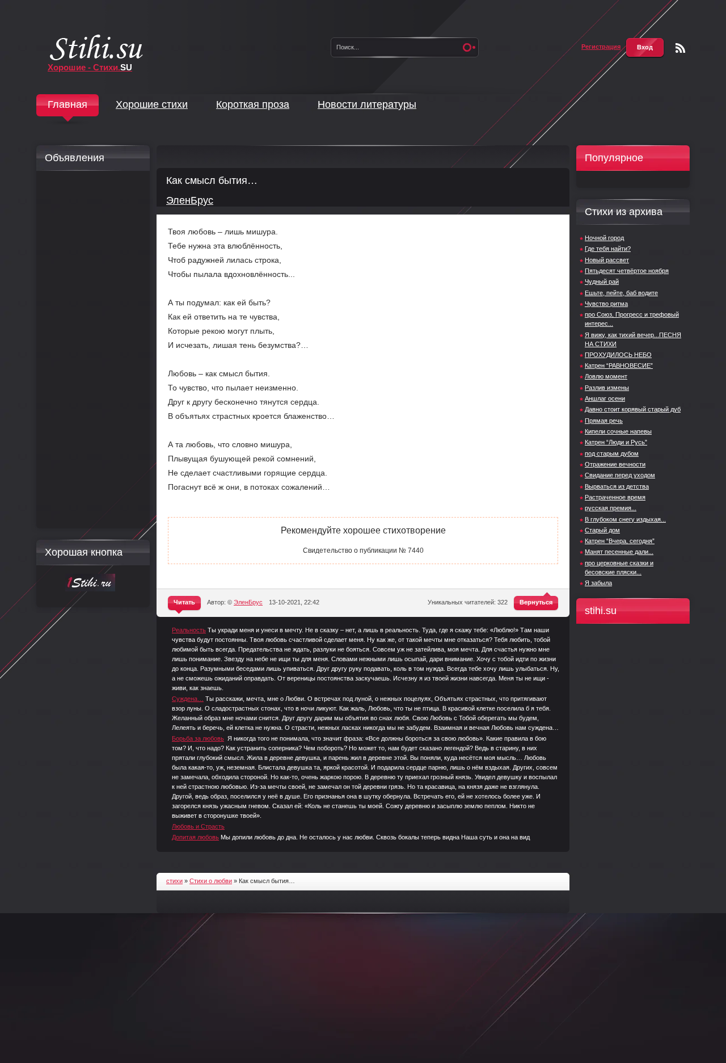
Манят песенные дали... (619, 551)
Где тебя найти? (608, 248)
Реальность (189, 630)
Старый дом (602, 530)
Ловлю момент (606, 376)
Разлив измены (607, 387)
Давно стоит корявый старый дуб (633, 409)
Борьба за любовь (198, 738)
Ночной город (604, 237)
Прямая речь (604, 420)
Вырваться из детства (617, 486)
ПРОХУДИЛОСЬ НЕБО (618, 354)
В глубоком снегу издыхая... (625, 519)
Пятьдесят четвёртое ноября (627, 270)
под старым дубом (612, 453)
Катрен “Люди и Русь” (616, 442)
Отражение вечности (615, 464)
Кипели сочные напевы (618, 431)
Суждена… (188, 698)
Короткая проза (252, 104)
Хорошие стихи (152, 104)
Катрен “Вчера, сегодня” (620, 540)
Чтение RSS (680, 48)
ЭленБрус (189, 200)
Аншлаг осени (605, 398)
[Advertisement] (90, 349)
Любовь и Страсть (198, 826)
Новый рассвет (607, 260)
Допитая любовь (195, 837)
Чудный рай (602, 281)
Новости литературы (367, 104)
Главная (67, 104)
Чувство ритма (606, 303)
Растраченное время (615, 497)
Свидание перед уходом (620, 475)
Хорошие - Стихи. (90, 67)
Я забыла (598, 582)
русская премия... (610, 508)
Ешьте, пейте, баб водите (621, 292)
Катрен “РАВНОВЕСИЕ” (619, 365)
